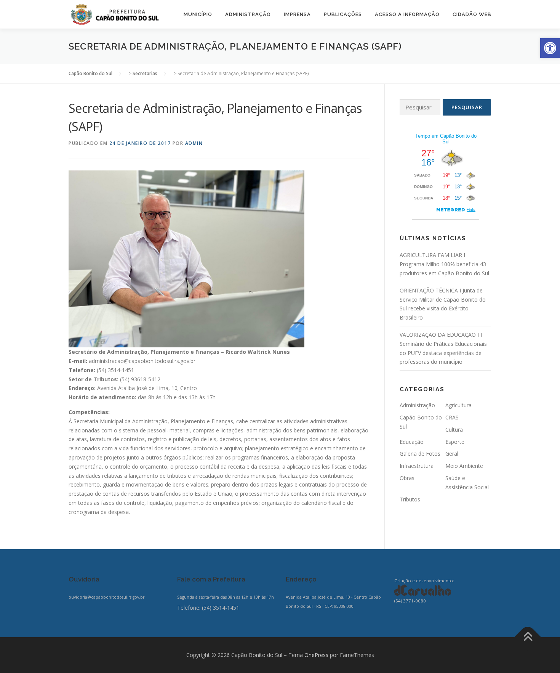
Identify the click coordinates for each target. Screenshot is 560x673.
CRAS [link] (452, 417)
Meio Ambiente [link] (464, 465)
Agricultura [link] (458, 405)
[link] (550, 48)
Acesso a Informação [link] (407, 14)
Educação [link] (412, 441)
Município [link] (198, 14)
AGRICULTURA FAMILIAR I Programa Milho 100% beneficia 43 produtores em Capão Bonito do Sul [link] (444, 264)
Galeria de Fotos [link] (420, 453)
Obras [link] (407, 478)
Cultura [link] (454, 429)
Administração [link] (248, 14)
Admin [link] (194, 143)
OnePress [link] (316, 655)
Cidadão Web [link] (472, 14)
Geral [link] (451, 453)
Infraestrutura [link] (417, 465)
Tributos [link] (410, 499)
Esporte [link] (454, 441)
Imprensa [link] (297, 14)
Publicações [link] (343, 14)
